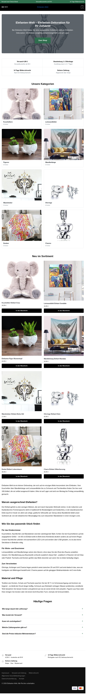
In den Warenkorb (21, 310)
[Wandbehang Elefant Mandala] (64, 336)
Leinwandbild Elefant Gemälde (55, 303)
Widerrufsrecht (34, 673)
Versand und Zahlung (19, 673)
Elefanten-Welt (42, 7)
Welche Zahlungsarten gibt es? (14, 627)
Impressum (5, 673)
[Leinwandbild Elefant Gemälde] (64, 281)
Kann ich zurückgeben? (11, 621)
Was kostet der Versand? (12, 615)
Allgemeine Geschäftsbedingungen (13, 676)
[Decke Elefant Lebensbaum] (22, 446)
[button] (82, 7)
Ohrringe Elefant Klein (52, 414)
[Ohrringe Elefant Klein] (64, 391)
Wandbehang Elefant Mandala (55, 359)
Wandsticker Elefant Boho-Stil (13, 414)
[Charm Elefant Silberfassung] (64, 446)
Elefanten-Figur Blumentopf (12, 358)
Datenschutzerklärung (9, 678)
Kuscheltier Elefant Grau (11, 303)
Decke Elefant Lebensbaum (12, 469)
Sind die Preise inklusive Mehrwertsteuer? (19, 634)
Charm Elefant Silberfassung (54, 469)
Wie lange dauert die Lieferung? (15, 609)
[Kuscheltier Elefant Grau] (22, 280)
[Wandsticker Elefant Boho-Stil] (22, 391)
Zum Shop (42, 40)
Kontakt (21, 678)
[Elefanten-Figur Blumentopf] (22, 336)
